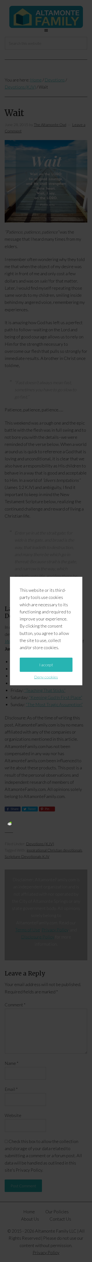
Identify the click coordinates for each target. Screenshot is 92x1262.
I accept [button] (46, 664)
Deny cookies (46, 677)
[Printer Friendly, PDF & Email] (10, 823)
